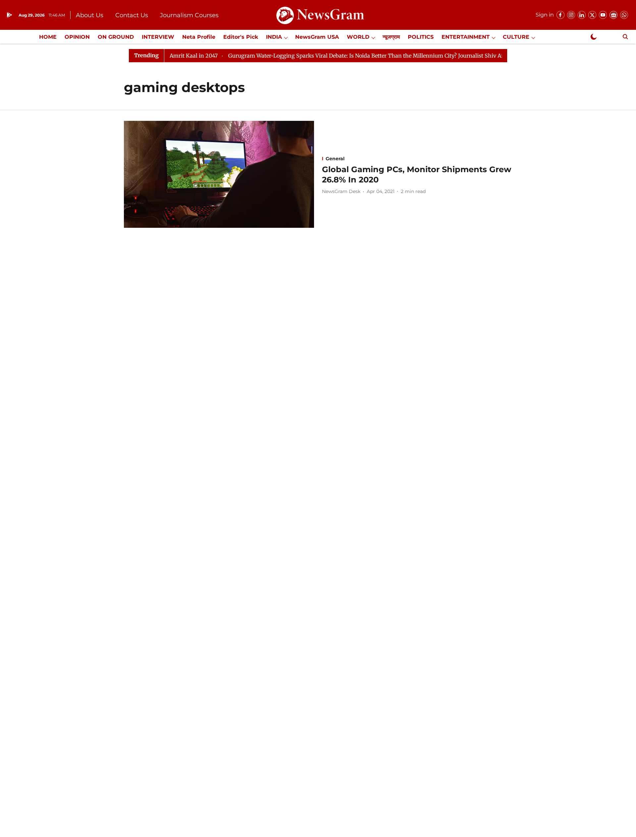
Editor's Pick (240, 37)
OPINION (77, 37)
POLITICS (421, 37)
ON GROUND (116, 37)
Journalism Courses (189, 15)
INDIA (274, 37)
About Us (89, 15)
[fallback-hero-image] (219, 174)
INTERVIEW (158, 37)
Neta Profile (198, 37)
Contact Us (131, 15)
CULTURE (516, 37)
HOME (48, 37)
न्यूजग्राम (391, 37)
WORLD (358, 37)
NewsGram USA (317, 37)
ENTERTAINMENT (466, 37)
